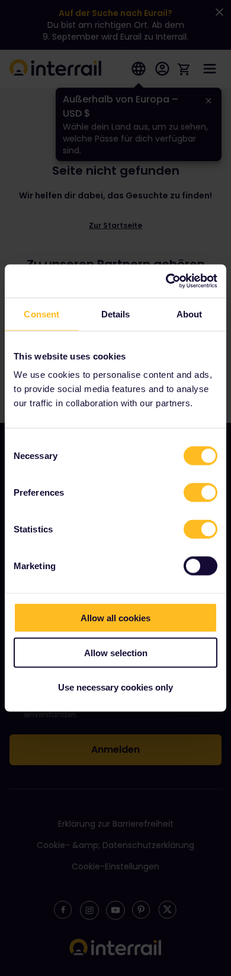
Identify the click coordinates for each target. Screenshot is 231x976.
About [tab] (190, 314)
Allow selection (115, 652)
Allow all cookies (115, 618)
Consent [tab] (41, 314)
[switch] (200, 492)
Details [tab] (115, 314)
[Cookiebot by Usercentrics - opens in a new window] (166, 281)
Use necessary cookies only (115, 687)
